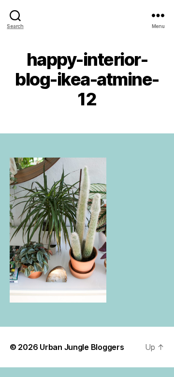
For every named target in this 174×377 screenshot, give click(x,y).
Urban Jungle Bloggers (82, 347)
